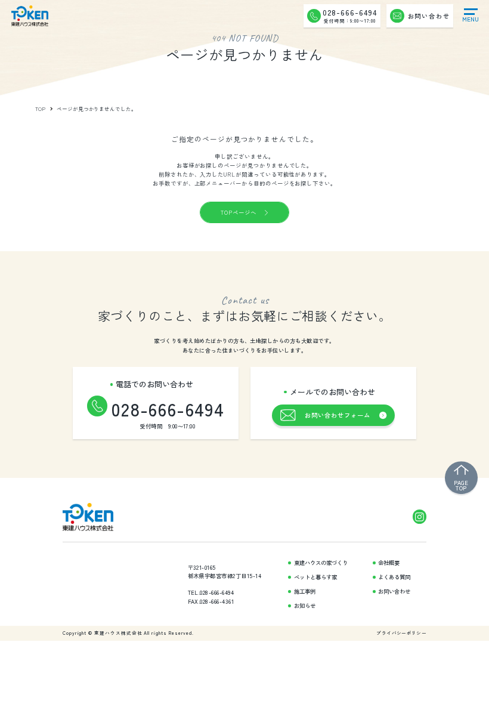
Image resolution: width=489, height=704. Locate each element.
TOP (41, 108)
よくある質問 (394, 577)
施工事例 (304, 591)
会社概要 (389, 563)
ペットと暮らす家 (315, 577)
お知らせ (304, 606)
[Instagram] (419, 516)
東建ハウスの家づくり (321, 563)
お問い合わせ (394, 591)
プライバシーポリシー (401, 633)
